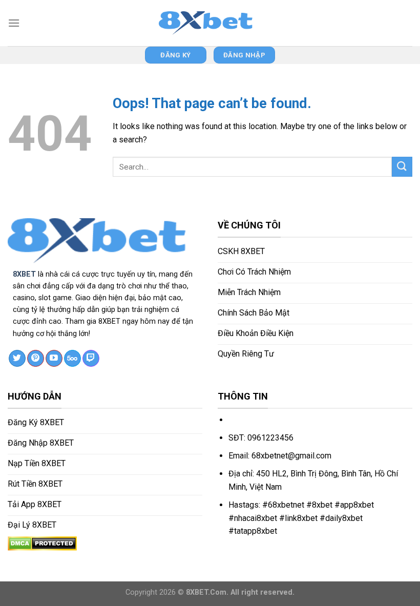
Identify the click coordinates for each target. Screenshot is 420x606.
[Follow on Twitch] (90, 358)
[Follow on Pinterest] (35, 358)
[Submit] (402, 167)
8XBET (24, 274)
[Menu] (14, 22)
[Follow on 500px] (72, 358)
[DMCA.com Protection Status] (42, 543)
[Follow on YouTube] (54, 358)
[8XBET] (210, 23)
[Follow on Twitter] (17, 358)
